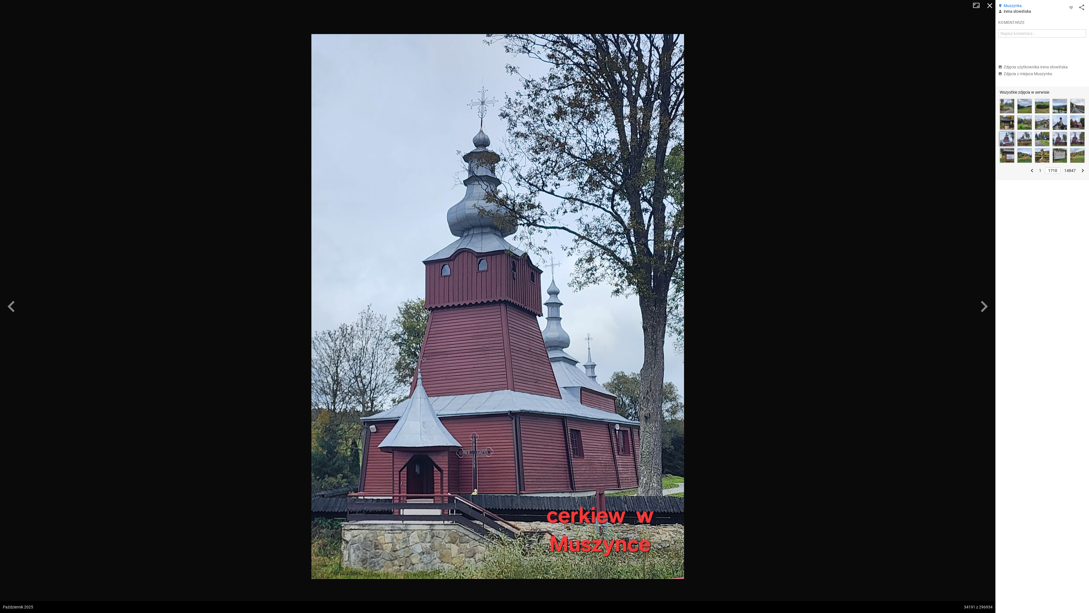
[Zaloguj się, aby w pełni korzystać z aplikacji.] (1071, 7)
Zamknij (989, 5)
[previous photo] (11, 306)
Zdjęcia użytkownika (1036, 67)
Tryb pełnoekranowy (978, 5)
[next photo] (984, 306)
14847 (1070, 170)
